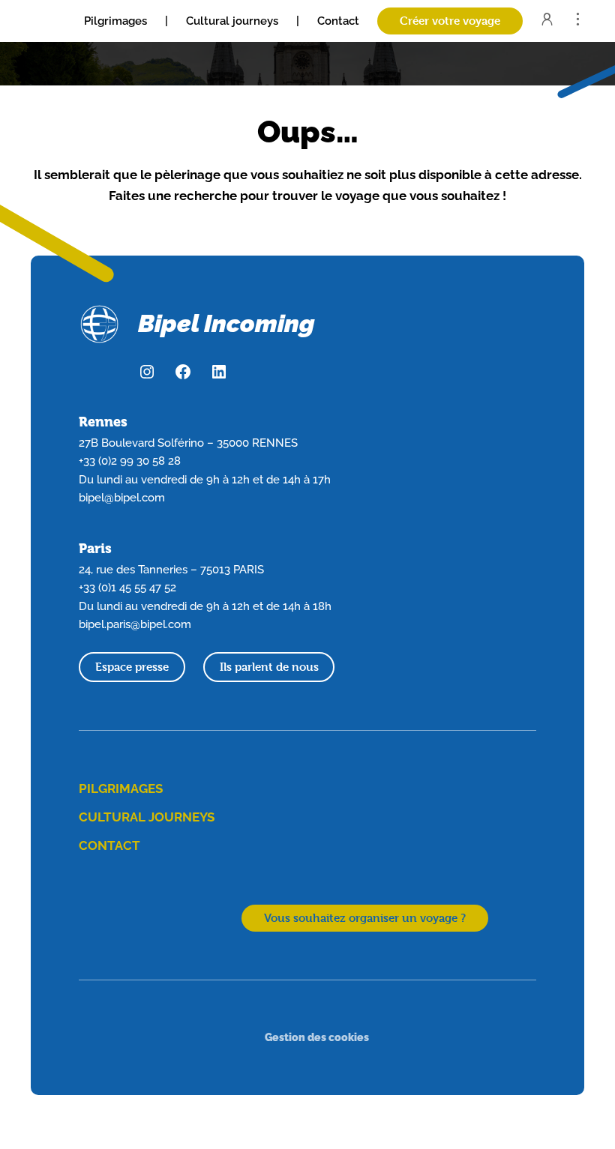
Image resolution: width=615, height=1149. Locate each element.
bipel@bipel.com (122, 497)
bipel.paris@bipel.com (135, 624)
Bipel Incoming (226, 323)
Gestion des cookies (317, 1037)
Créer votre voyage (450, 20)
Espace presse (132, 667)
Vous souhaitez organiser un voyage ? (365, 918)
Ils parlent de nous (269, 667)
